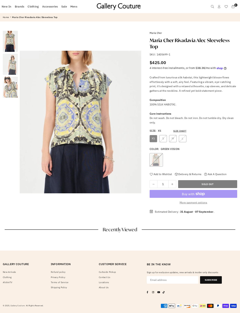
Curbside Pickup (107, 272)
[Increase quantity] (172, 184)
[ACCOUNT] (219, 6)
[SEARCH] (212, 6)
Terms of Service (59, 282)
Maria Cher (156, 33)
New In (6, 6)
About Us (104, 287)
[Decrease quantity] (153, 184)
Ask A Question (216, 174)
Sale (64, 6)
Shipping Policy (59, 287)
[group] (80, 122)
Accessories (50, 6)
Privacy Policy (58, 277)
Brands (19, 6)
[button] (137, 123)
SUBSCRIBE (211, 279)
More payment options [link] (193, 202)
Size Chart (179, 130)
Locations (104, 282)
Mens (73, 6)
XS (153, 138)
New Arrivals (9, 272)
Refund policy (58, 272)
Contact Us (104, 277)
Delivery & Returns (189, 174)
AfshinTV (7, 282)
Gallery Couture (17, 305)
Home (6, 17)
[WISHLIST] (226, 6)
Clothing (33, 6)
